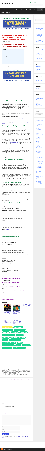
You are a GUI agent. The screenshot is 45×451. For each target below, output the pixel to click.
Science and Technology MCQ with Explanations (10, 373)
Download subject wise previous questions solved (39, 55)
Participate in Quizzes (39, 183)
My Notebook (8, 3)
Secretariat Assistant (25, 370)
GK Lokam (38, 137)
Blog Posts (10, 9)
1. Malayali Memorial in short (8, 56)
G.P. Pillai (3, 216)
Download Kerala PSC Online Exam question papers (39, 50)
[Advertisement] (16, 93)
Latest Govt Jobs (16, 9)
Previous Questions (39, 70)
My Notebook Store (39, 58)
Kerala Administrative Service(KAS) (38, 150)
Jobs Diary (38, 133)
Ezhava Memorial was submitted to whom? (11, 58)
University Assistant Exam (18, 371)
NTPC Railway (38, 69)
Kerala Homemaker (39, 140)
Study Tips (34, 9)
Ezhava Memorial (5, 372)
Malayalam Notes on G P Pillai (7, 276)
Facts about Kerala (22, 369)
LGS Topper (38, 125)
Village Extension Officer (26, 371)
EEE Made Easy (39, 124)
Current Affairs (39, 167)
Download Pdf (28, 9)
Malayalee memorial (11, 372)
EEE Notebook (38, 66)
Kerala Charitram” (21, 122)
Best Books (23, 9)
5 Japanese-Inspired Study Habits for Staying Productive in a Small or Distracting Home (8, 313)
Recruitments (38, 141)
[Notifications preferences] (1, 449)
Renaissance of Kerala (18, 370)
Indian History (38, 88)
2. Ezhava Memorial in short (8, 57)
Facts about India (40, 157)
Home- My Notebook (4, 9)
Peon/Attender (12, 370)
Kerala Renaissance (39, 80)
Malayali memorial (17, 372)
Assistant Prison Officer (6, 369)
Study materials (40, 9)
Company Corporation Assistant (15, 369)
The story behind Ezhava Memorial (9, 54)
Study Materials (7, 371)
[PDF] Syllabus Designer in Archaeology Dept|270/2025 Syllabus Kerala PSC (7, 320)
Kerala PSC (2, 12)
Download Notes (38, 53)
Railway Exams (39, 138)
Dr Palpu (6, 234)
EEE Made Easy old (39, 134)
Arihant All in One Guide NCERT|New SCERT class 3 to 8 (16, 312)
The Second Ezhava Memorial (8, 55)
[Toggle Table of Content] (22, 50)
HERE (8, 122)
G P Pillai (7, 229)
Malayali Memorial (13, 273)
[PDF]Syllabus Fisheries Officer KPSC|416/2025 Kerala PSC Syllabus (27, 305)
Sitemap (37, 185)
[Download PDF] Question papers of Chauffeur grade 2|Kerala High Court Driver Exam (15, 374)
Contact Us (8, 12)
